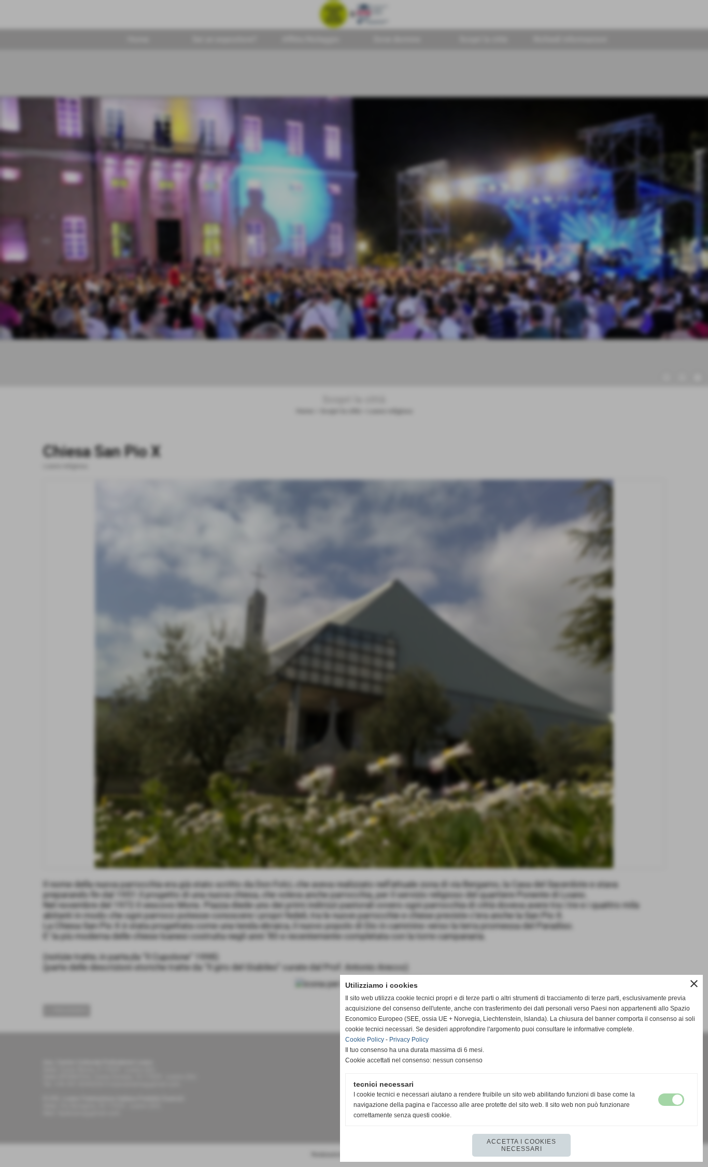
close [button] (694, 983)
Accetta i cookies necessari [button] (521, 1145)
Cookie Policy (364, 1039)
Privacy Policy (409, 1039)
